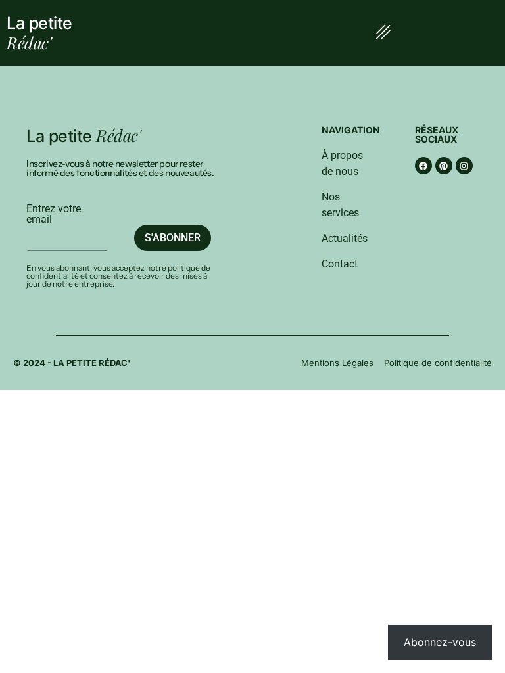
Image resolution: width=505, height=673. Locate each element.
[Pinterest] (443, 165)
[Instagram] (464, 165)
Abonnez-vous (440, 642)
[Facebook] (423, 165)
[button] (383, 33)
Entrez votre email (53, 214)
